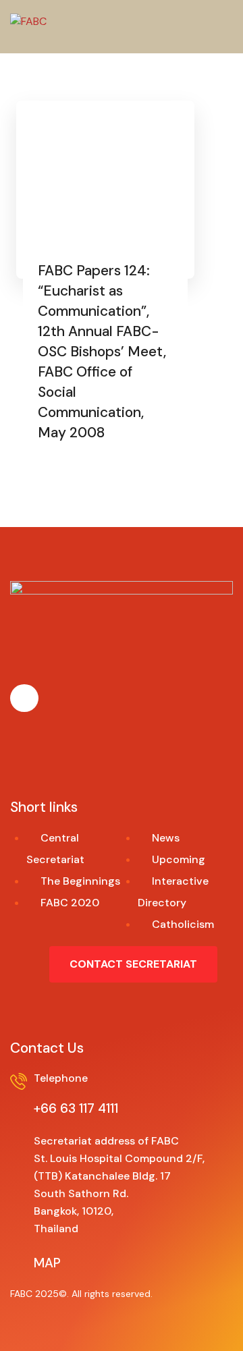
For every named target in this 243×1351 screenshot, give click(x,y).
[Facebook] (24, 698)
